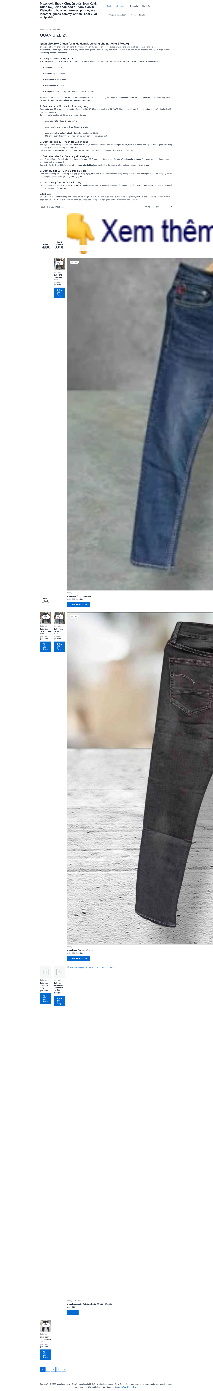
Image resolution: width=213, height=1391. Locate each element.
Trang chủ (134, 6)
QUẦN (51, 29)
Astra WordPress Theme (128, 1387)
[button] (125, 6)
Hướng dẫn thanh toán (116, 15)
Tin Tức (132, 15)
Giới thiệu (146, 6)
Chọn (73, 1312)
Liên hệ (142, 15)
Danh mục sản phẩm (115, 6)
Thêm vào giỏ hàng (59, 293)
